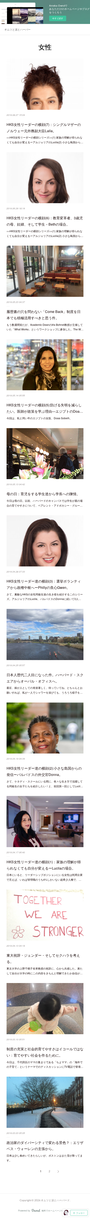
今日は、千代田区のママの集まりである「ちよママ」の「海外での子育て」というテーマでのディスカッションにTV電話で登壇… (45, 1064)
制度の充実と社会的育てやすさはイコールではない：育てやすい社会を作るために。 (45, 1052)
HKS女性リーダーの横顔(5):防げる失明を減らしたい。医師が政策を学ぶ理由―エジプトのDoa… (45, 408)
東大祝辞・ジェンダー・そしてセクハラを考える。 (43, 958)
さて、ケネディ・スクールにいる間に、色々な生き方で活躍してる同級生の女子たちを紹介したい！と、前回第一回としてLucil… (45, 783)
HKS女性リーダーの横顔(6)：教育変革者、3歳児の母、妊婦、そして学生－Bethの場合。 (45, 221)
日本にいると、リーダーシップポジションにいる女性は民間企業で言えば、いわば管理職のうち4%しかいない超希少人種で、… (45, 877)
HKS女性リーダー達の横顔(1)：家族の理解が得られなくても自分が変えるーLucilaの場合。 (44, 865)
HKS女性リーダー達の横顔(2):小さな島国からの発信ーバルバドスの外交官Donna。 (44, 771)
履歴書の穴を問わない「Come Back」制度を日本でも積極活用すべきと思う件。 (44, 314)
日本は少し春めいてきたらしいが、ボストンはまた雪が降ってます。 (45, 1158)
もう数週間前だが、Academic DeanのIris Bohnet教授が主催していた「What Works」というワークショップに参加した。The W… (45, 327)
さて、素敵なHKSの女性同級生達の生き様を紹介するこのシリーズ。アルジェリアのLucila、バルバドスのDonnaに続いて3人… (45, 596)
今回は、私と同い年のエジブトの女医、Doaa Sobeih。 (39, 418)
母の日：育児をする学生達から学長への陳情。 (43, 493)
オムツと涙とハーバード (17, 29)
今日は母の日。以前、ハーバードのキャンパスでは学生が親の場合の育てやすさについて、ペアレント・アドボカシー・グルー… (45, 503)
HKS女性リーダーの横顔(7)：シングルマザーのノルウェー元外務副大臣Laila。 (44, 127)
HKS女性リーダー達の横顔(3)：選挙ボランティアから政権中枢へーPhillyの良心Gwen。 (44, 584)
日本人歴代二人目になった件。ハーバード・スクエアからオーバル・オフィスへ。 (45, 678)
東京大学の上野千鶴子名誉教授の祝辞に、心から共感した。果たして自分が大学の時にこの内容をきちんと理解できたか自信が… (45, 970)
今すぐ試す (57, 18)
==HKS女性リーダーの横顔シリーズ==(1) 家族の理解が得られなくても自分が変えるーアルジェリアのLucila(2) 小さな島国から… (45, 139)
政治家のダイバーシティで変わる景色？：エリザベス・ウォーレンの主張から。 (45, 1145)
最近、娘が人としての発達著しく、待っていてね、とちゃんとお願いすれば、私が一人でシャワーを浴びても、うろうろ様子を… (45, 690)
